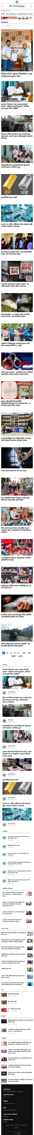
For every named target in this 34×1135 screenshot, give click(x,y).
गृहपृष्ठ (2, 25)
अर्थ (20, 1125)
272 (29, 653)
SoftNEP (19, 1133)
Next (14, 656)
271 (24, 653)
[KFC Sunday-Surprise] (17, 18)
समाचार (11, 1125)
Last (21, 656)
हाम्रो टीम (17, 1128)
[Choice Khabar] (17, 7)
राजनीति (16, 1125)
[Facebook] (17, 1)
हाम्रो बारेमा (24, 1125)
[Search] (2, 6)
